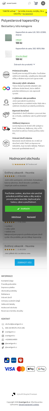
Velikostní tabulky (8, 304)
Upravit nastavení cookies (29, 404)
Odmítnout (16, 217)
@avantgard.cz (11, 347)
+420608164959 (11, 339)
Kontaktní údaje (7, 281)
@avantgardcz (11, 343)
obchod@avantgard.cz (14, 324)
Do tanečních (28, 14)
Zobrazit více (25, 262)
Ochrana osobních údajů (10, 301)
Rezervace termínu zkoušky (12, 311)
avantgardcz (10, 335)
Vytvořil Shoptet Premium (27, 394)
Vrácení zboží (6, 297)
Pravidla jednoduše (8, 284)
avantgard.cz (10, 332)
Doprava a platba (8, 287)
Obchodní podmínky (9, 291)
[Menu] (43, 3)
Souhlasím (25, 208)
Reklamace (5, 294)
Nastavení (31, 217)
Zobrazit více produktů (23, 64)
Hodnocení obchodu (24, 158)
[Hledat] (29, 3)
